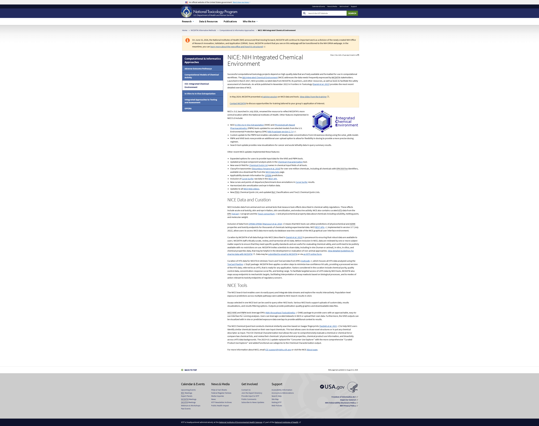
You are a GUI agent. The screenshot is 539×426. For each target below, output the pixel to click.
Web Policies (277, 405)
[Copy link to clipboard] (358, 55)
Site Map (275, 399)
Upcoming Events (188, 390)
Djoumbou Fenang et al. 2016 (266, 168)
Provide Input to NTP (250, 396)
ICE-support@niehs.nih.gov (278, 349)
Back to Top (191, 370)
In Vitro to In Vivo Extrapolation (200, 93)
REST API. (272, 178)
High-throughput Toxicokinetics (280, 312)
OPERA (188, 108)
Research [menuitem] (187, 21)
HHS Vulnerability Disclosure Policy (340, 402)
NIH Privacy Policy (348, 405)
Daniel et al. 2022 (321, 84)
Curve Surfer (248, 178)
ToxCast (235, 213)
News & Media (332, 6)
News (213, 399)
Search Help (277, 396)
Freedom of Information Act (344, 397)
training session (269, 96)
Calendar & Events (318, 6)
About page (312, 349)
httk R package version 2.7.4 (280, 131)
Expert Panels (186, 396)
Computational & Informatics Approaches (237, 30)
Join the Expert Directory (251, 393)
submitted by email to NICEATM (282, 254)
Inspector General (348, 400)
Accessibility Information (282, 390)
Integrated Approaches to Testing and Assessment (201, 101)
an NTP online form (312, 254)
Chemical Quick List (258, 165)
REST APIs (320, 227)
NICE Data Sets (272, 172)
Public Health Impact (220, 405)
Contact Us (246, 390)
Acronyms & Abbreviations (283, 393)
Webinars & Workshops (190, 405)
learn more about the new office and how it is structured (236, 46)
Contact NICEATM (238, 103)
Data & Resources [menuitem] (208, 21)
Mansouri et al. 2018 (272, 223)
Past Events (186, 408)
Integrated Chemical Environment (260, 77)
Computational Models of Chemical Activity (202, 76)
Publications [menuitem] (230, 21)
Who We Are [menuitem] (249, 21)
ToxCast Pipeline (235, 264)
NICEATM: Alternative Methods (203, 30)
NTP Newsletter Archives (221, 402)
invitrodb (305, 260)
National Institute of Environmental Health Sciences (240, 422)
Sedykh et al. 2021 (328, 326)
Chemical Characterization (290, 161)
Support (354, 6)
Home (184, 30)
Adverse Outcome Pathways (198, 68)
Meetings (186, 393)
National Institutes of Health (286, 422)
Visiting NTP (276, 402)
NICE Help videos (251, 188)
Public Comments (248, 399)
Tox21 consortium (266, 213)
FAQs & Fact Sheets (219, 390)
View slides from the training (313, 96)
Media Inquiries (217, 396)
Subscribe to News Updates (252, 402)
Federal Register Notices (221, 393)
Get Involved (344, 6)
